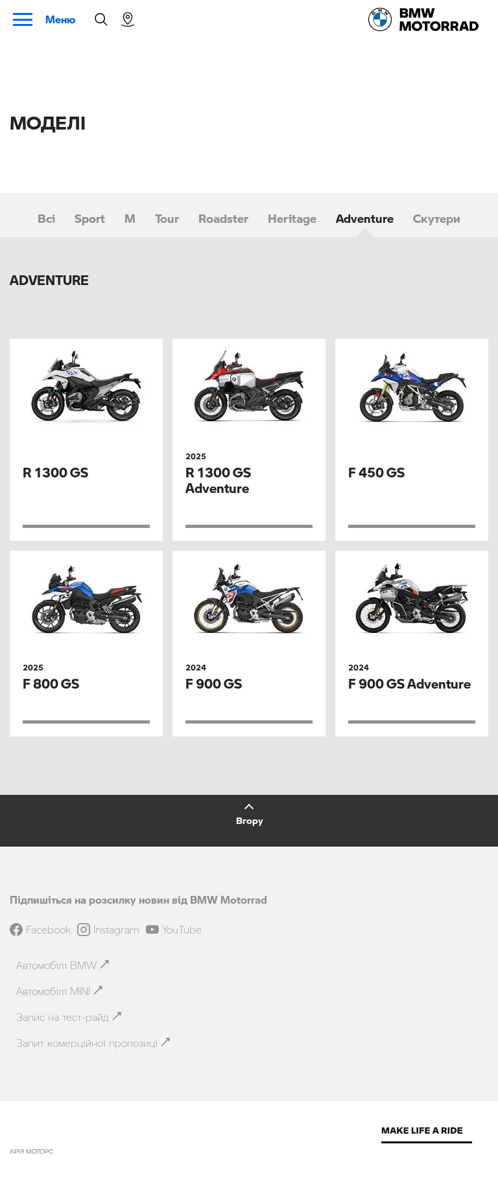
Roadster (223, 218)
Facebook (48, 929)
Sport (90, 218)
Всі (46, 218)
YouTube (182, 929)
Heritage (292, 218)
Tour (167, 218)
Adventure (365, 218)
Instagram (116, 929)
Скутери (436, 218)
